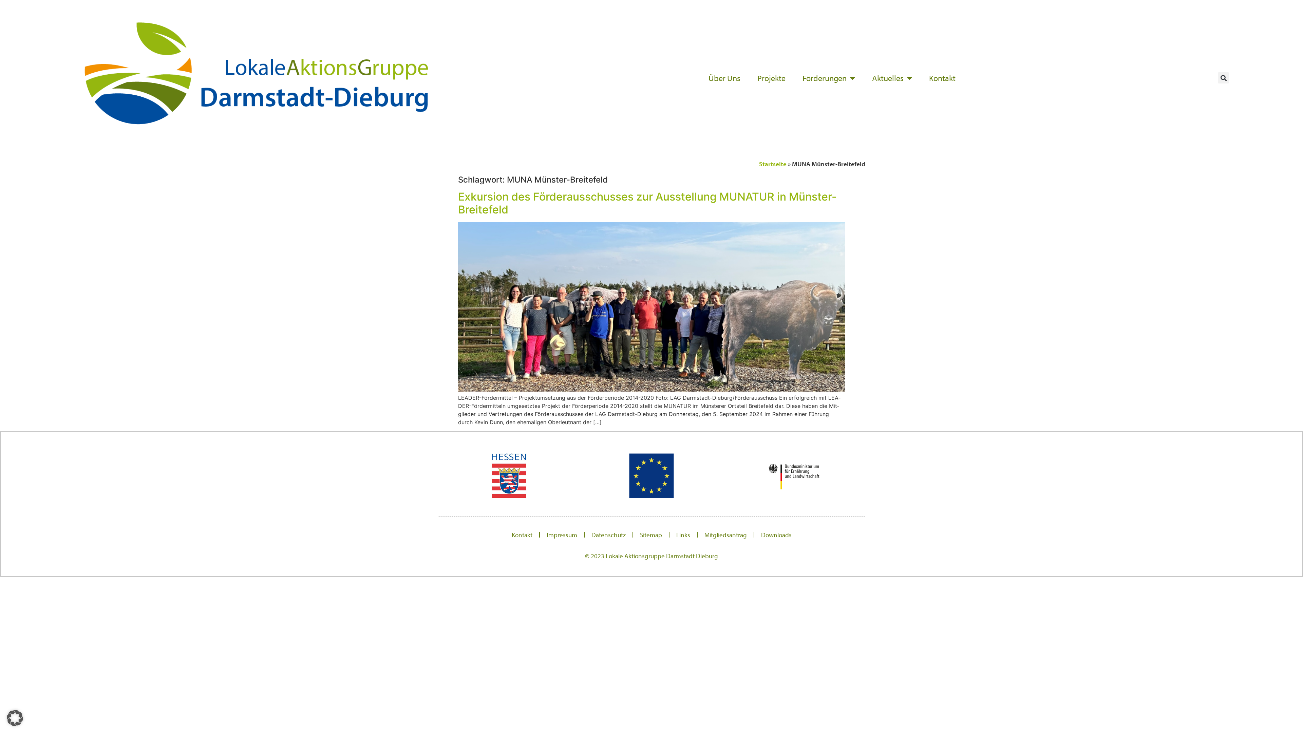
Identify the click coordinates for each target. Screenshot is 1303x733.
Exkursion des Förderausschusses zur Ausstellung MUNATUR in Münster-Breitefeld (647, 203)
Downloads (776, 535)
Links (683, 535)
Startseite (773, 164)
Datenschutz (608, 535)
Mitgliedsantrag (725, 535)
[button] (1223, 77)
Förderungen (824, 78)
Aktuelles (888, 78)
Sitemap (651, 535)
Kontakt (942, 78)
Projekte (771, 78)
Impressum (562, 535)
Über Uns (724, 78)
